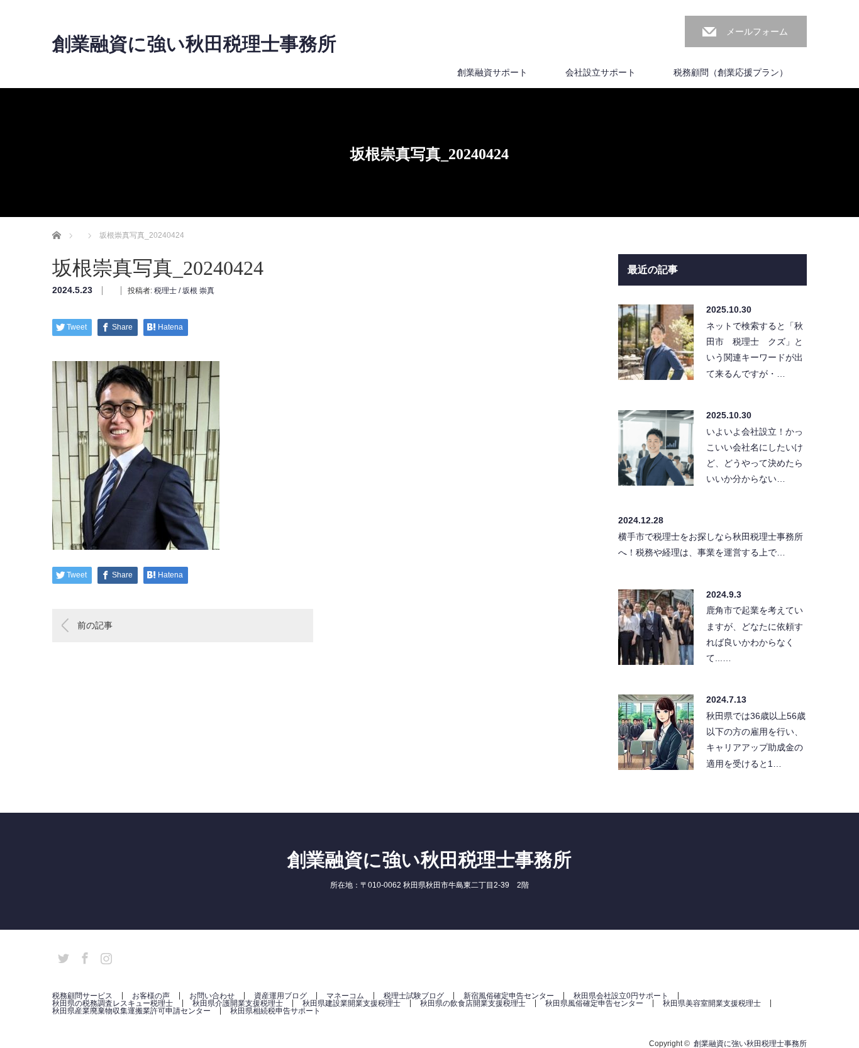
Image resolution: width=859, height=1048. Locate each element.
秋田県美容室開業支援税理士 (712, 1003)
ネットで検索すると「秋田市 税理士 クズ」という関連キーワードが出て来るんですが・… (754, 350)
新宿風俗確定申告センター (508, 996)
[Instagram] (104, 956)
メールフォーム (757, 31)
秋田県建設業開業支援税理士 (351, 1003)
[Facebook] (83, 956)
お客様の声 (151, 996)
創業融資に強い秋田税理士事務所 (194, 44)
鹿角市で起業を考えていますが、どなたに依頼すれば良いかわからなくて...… (754, 634)
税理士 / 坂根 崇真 (184, 290)
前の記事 (95, 625)
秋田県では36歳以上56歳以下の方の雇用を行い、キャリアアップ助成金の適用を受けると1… (756, 740)
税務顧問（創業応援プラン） (730, 72)
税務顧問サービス (82, 996)
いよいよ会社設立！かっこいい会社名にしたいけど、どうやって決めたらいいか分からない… (754, 455)
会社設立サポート (600, 72)
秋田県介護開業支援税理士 (237, 1003)
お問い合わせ (212, 996)
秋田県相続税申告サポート (275, 1011)
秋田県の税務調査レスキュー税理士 (112, 1003)
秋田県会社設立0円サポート (621, 996)
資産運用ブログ (280, 996)
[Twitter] (61, 956)
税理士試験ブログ (414, 996)
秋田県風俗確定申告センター (594, 1003)
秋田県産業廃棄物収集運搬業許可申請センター (131, 1011)
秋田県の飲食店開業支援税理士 (473, 1003)
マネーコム (345, 996)
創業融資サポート (492, 72)
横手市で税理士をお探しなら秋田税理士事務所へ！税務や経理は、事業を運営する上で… (710, 544)
